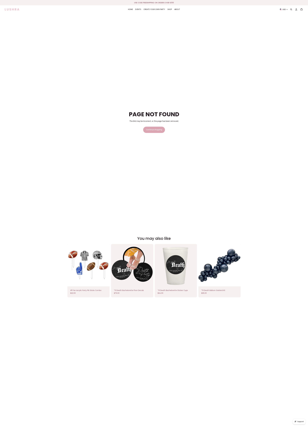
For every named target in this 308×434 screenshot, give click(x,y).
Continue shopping (154, 129)
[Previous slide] (202, 265)
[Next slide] (237, 265)
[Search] (291, 9)
